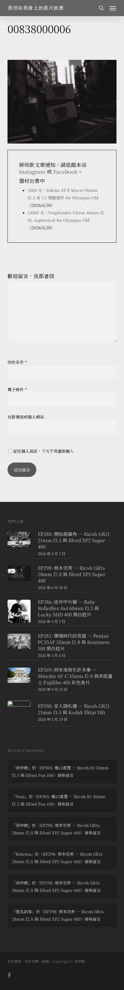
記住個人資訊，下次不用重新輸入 (43, 451)
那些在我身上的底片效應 (36, 8)
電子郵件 (17, 389)
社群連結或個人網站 (25, 417)
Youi (20, 796)
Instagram (32, 171)
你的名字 (17, 362)
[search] (101, 8)
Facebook (65, 171)
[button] (113, 8)
